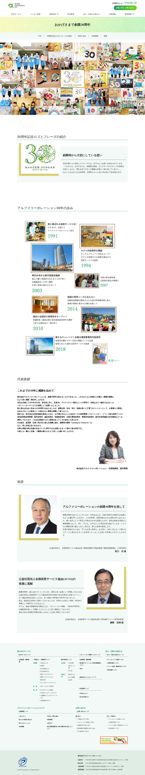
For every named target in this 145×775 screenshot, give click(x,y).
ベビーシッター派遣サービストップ (90, 655)
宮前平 (70, 680)
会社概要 (21, 726)
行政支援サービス (112, 670)
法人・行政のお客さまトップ (115, 655)
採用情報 (49, 719)
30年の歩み (82, 36)
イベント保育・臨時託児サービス (116, 666)
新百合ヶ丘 (71, 674)
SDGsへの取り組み (52, 716)
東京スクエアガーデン (46, 674)
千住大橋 (71, 663)
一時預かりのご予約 (83, 719)
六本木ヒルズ (44, 663)
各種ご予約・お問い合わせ (125, 8)
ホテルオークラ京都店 (46, 690)
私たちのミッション (24, 723)
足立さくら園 (71, 667)
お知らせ (49, 723)
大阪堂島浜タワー (45, 700)
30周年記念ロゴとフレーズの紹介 (59, 36)
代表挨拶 (95, 36)
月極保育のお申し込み (83, 725)
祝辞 (105, 36)
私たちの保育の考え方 (25, 719)
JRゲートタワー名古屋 (46, 686)
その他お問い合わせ (83, 731)
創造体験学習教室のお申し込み (86, 728)
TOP (39, 36)
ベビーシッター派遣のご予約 (85, 722)
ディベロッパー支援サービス (115, 659)
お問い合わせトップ (83, 711)
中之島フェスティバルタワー (48, 693)
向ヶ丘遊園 (71, 677)
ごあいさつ (22, 716)
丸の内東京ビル (44, 668)
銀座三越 (42, 680)
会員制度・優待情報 (24, 661)
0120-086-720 (131, 3)
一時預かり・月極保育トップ (41, 659)
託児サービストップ (24, 655)
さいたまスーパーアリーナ (48, 682)
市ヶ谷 (70, 671)
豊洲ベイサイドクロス (46, 677)
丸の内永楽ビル (44, 671)
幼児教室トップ (84, 688)
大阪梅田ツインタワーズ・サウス (48, 696)
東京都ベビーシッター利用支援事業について (90, 664)
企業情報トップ (23, 711)
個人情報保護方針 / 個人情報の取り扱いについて (59, 727)
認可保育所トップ (66, 659)
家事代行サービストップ (87, 677)
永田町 (42, 666)
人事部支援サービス (113, 663)
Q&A (81, 668)
